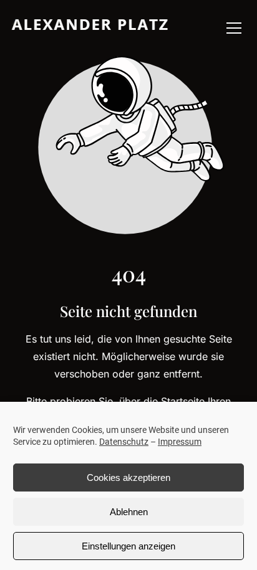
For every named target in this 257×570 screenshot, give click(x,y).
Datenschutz (123, 442)
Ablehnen (129, 511)
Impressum (179, 442)
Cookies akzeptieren (128, 477)
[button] (234, 28)
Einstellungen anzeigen (128, 546)
